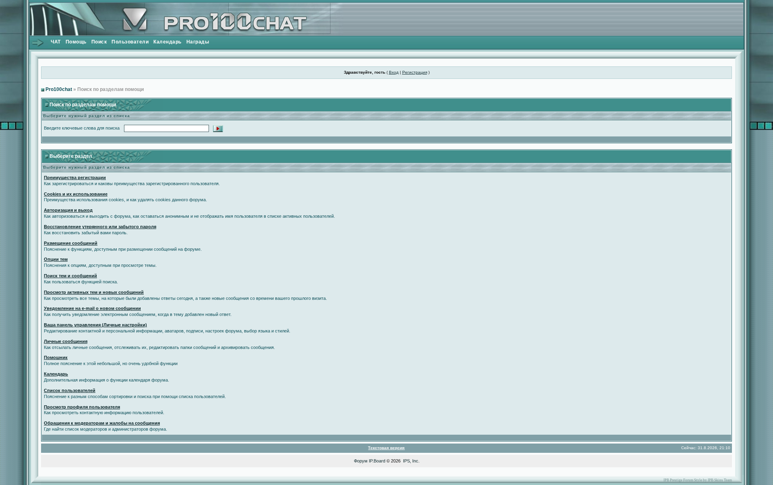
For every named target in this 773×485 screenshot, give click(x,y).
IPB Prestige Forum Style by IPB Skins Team (697, 480)
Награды (197, 42)
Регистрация (414, 72)
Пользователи (130, 42)
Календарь (167, 42)
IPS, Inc (410, 460)
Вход (394, 72)
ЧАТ (56, 42)
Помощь (76, 42)
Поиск (99, 42)
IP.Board (377, 460)
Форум (361, 460)
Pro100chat (58, 89)
